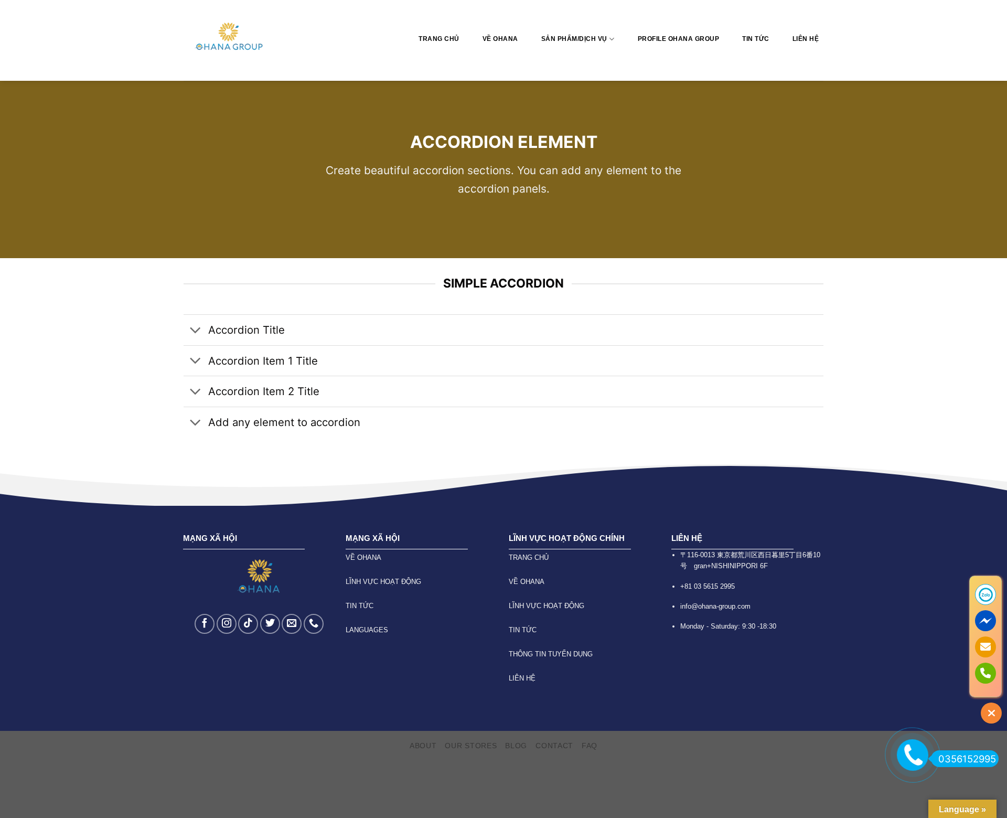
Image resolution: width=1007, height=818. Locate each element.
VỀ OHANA (500, 39)
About (423, 745)
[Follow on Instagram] (227, 624)
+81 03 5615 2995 (707, 586)
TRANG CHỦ (439, 39)
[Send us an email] (292, 624)
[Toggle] (195, 331)
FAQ (589, 745)
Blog (516, 745)
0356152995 (967, 758)
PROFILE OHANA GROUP (679, 39)
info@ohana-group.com (715, 606)
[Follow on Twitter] (270, 624)
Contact (554, 745)
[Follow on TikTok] (248, 624)
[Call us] (314, 624)
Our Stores (471, 745)
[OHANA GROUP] (230, 40)
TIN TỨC (755, 39)
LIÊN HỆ (805, 39)
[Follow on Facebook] (205, 624)
